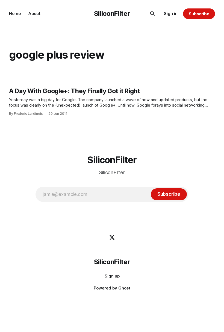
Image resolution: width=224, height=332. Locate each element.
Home (15, 13)
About (34, 13)
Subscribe (199, 13)
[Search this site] (152, 13)
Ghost (124, 288)
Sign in (171, 13)
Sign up (112, 276)
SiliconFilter (112, 13)
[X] (112, 237)
